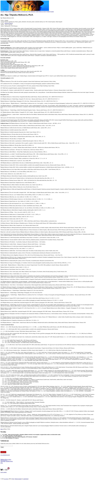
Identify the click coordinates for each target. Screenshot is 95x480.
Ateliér (37, 11)
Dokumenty (33, 11)
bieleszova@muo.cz (9, 23)
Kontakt (52, 11)
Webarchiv (4, 459)
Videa (29, 11)
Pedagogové (14, 11)
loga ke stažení (4, 472)
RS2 (13, 478)
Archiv (44, 11)
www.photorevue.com (5, 454)
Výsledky (48, 11)
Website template (18, 478)
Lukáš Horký (25, 478)
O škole (6, 11)
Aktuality (2, 11)
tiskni (2, 429)
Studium (9, 11)
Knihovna (41, 11)
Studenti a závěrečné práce (22, 11)
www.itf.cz (6, 478)
